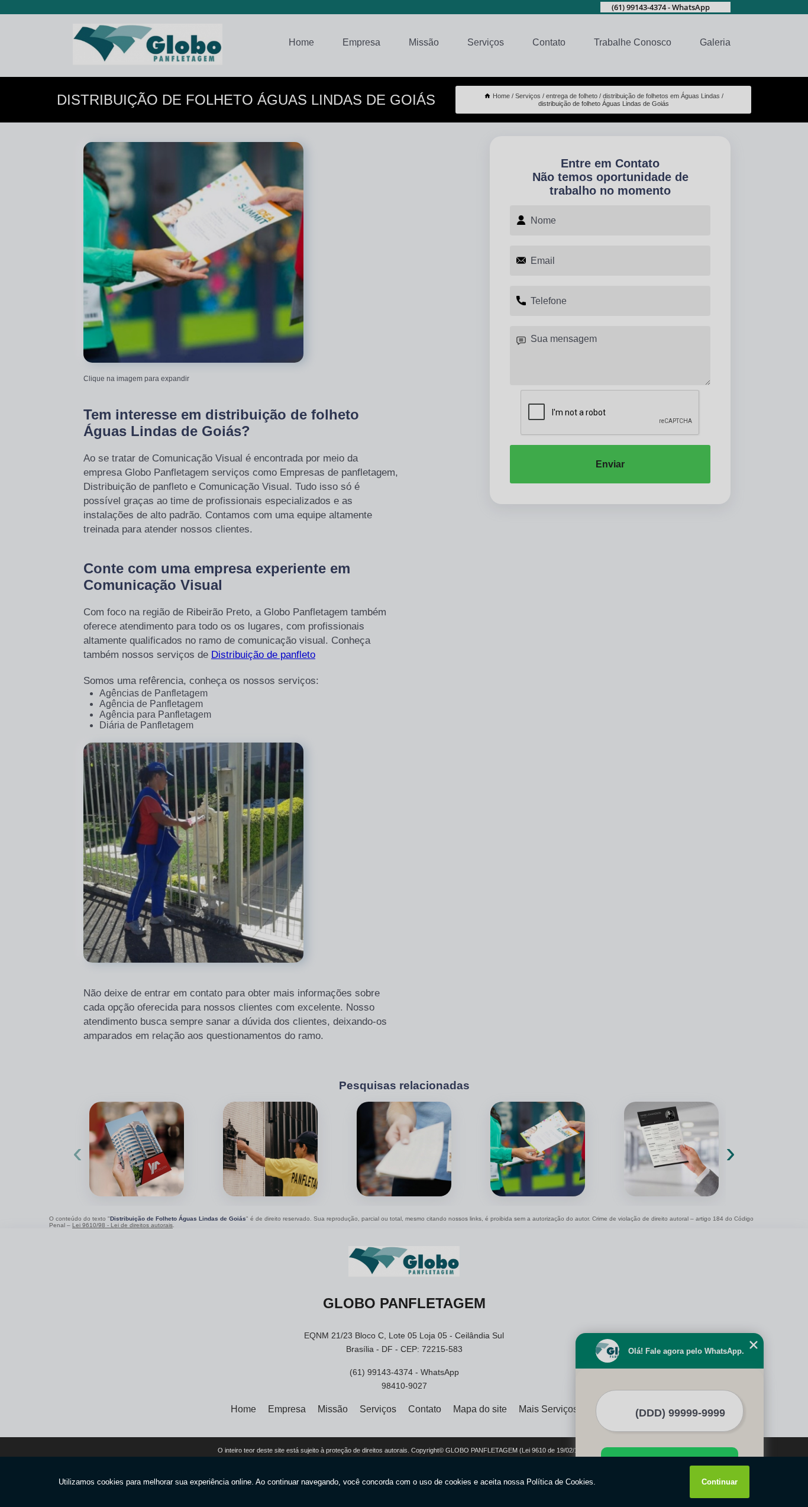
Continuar (720, 1481)
